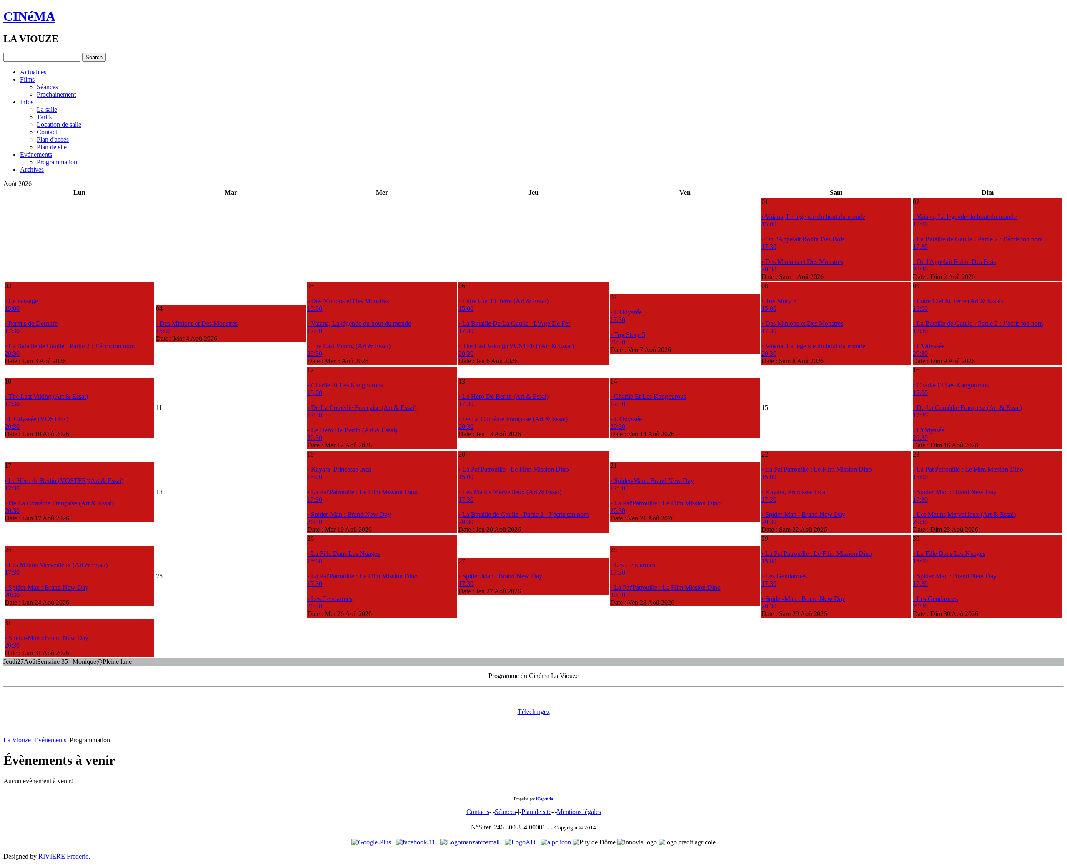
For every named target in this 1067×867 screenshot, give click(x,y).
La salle (47, 109)
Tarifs (44, 117)
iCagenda (544, 799)
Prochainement (56, 94)
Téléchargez (534, 711)
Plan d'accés (53, 139)
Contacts (477, 811)
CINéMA (29, 16)
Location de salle (59, 124)
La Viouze (17, 740)
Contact (47, 132)
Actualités (33, 71)
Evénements (36, 154)
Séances (47, 86)
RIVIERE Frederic (63, 856)
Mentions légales (579, 811)
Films (27, 79)
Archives (32, 169)
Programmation (57, 162)
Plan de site (52, 147)
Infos (26, 102)
